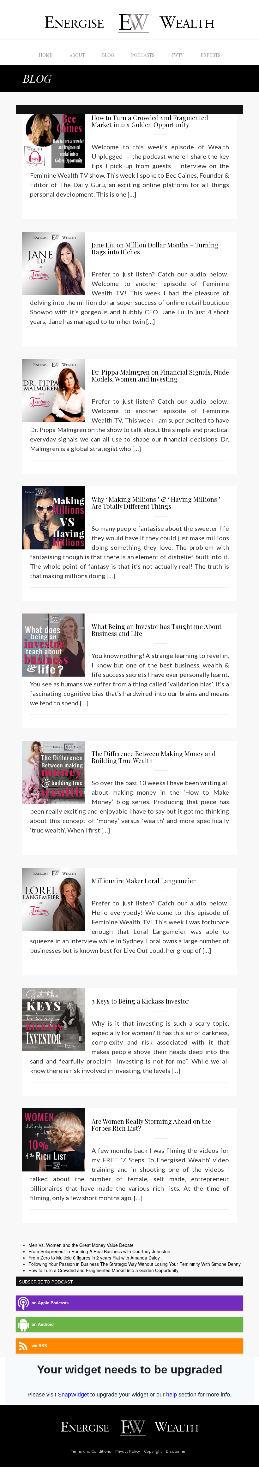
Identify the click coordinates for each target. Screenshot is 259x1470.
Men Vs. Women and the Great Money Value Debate (81, 1245)
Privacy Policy (127, 1451)
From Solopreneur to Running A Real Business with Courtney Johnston (99, 1251)
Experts (210, 55)
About (77, 55)
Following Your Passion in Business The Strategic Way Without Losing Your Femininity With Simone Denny (134, 1264)
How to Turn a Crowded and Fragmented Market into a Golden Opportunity (103, 1270)
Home (45, 55)
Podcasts (142, 55)
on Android (43, 1324)
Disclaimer (175, 1451)
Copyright (153, 1451)
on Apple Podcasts (50, 1303)
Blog (108, 55)
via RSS (39, 1346)
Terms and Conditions (91, 1451)
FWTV (178, 55)
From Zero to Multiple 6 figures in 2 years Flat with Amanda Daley (94, 1257)
